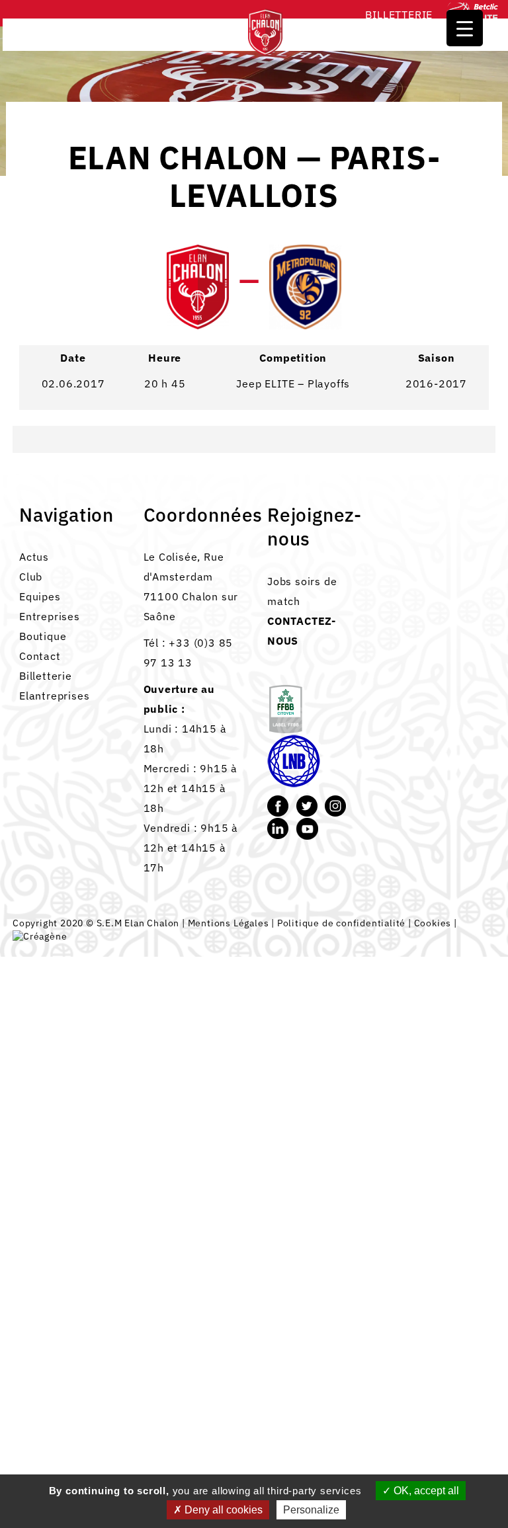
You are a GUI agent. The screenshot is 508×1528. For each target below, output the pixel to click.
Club (30, 576)
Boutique (42, 636)
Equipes (40, 596)
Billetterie (399, 14)
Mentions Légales (228, 923)
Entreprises (49, 616)
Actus (34, 556)
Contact (40, 656)
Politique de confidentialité (341, 923)
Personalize (311, 1509)
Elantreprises (54, 695)
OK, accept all (425, 1490)
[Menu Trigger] (464, 28)
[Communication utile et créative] (40, 936)
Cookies (433, 923)
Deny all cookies (222, 1509)
